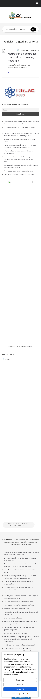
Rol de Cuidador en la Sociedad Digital (16, 609)
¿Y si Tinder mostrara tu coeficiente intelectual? (19, 645)
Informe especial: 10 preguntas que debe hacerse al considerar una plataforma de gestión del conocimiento (21, 639)
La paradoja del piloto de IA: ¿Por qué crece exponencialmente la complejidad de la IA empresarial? (18, 650)
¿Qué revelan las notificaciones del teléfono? (19, 174)
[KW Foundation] (20, 15)
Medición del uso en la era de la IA (15, 633)
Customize (20, 680)
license (29, 346)
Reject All (20, 684)
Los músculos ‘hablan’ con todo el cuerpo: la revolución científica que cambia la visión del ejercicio (18, 159)
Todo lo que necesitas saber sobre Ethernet (18, 171)
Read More (12, 73)
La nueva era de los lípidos (13, 618)
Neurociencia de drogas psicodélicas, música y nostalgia (22, 57)
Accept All (20, 689)
